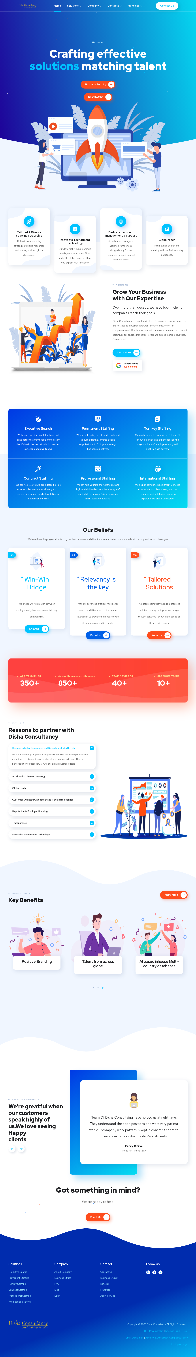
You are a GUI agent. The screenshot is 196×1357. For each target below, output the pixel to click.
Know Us (34, 628)
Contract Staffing (38, 478)
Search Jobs (95, 97)
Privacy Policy (156, 1327)
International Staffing (157, 478)
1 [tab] (93, 987)
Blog (56, 1286)
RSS (185, 1327)
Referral (104, 1280)
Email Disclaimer (134, 1334)
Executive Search (38, 428)
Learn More (27, 267)
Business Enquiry (95, 84)
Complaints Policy (178, 1334)
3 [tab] (102, 987)
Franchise (133, 5)
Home (57, 5)
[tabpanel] (36, 941)
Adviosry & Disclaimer (156, 1334)
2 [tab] (98, 987)
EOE (145, 1327)
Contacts (113, 5)
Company (93, 5)
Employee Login (179, 1341)
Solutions (73, 5)
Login (57, 1292)
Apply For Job (107, 1292)
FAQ (56, 1280)
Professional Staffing (98, 478)
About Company (63, 1268)
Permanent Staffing (98, 428)
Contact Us (167, 5)
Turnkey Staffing (157, 428)
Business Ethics (62, 1274)
